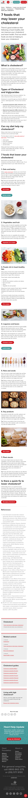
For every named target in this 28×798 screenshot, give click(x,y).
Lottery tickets (16, 2)
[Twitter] (8, 714)
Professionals (5, 756)
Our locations (18, 753)
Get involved (5, 759)
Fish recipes (6, 304)
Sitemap (22, 789)
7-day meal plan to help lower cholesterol (13, 625)
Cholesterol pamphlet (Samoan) (11, 678)
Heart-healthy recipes (9, 655)
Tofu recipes (6, 451)
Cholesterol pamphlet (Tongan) (11, 675)
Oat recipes (6, 189)
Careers (17, 751)
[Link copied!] (15, 714)
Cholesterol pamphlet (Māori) (10, 668)
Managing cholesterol (9, 502)
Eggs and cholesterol (9, 650)
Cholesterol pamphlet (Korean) (11, 680)
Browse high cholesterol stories (11, 703)
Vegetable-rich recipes (9, 242)
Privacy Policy (17, 789)
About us (4, 761)
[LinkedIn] (11, 714)
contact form (14, 777)
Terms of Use (11, 789)
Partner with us (18, 759)
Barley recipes (7, 195)
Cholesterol (10, 9)
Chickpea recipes (7, 342)
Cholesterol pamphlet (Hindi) (10, 673)
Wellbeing (9, 7)
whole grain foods (8, 172)
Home (2, 7)
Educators (4, 758)
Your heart (4, 755)
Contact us (17, 757)
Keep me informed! (14, 739)
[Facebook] (2, 714)
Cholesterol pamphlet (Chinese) (11, 682)
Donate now (23, 2)
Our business (18, 754)
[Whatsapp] (5, 714)
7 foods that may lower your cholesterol (13, 627)
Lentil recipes (6, 348)
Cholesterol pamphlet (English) (11, 671)
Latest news (18, 756)
